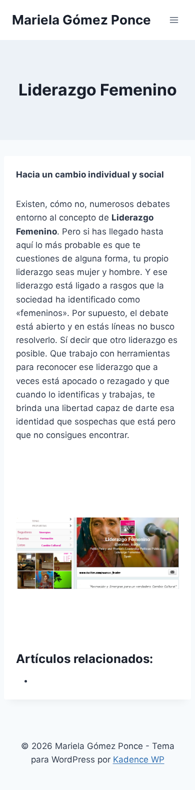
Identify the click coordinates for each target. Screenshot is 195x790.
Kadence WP (138, 759)
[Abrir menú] (173, 20)
